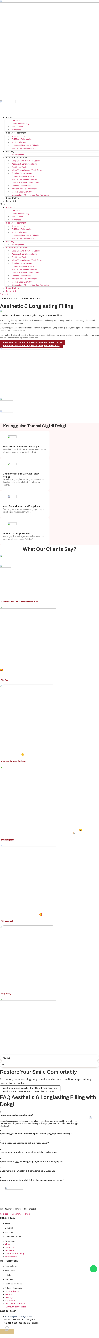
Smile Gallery (12, 198)
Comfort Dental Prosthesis (23, 176)
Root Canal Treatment (21, 167)
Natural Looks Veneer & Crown (25, 148)
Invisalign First (18, 154)
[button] (49, 204)
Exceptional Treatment (17, 157)
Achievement (17, 126)
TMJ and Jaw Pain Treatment (24, 189)
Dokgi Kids (11, 201)
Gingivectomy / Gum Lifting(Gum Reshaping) (30, 195)
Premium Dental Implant (22, 173)
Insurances (16, 130)
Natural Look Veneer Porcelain (24, 179)
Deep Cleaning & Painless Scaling (26, 161)
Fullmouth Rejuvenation (14, 1288)
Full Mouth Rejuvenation (22, 139)
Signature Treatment (16, 132)
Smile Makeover (18, 136)
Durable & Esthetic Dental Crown (25, 182)
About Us (10, 117)
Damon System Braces (21, 185)
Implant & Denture (19, 142)
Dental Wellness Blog (20, 123)
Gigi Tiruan (9, 1279)
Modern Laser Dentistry (22, 192)
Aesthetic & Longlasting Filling (24, 164)
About (7, 1223)
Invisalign (10, 151)
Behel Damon (10, 1270)
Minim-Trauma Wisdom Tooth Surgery (27, 170)
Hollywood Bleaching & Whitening (26, 145)
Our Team (16, 120)
